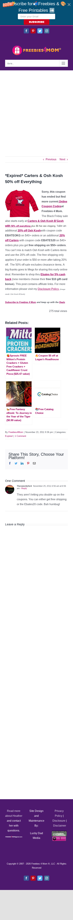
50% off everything (20, 226)
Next (62, 159)
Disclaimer (59, 825)
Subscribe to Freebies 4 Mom (20, 302)
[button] (36, 12)
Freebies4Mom (15, 432)
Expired (9, 436)
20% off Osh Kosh (29, 230)
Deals (62, 302)
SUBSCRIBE (36, 22)
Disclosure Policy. (48, 288)
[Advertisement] (36, 108)
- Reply (23, 488)
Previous (51, 159)
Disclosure (58, 820)
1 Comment (20, 436)
